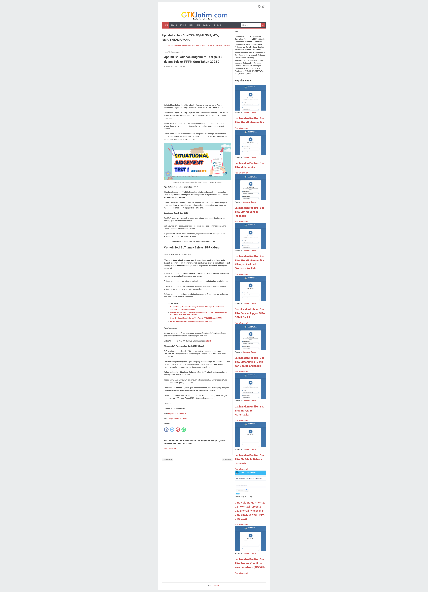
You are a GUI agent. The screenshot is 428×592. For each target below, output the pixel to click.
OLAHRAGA (206, 25)
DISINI (208, 341)
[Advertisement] (197, 85)
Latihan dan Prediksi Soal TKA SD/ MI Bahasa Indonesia (250, 211)
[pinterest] (178, 429)
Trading (174, 25)
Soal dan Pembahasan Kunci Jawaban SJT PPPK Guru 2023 (191, 321)
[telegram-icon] (259, 6)
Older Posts (227, 460)
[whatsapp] (183, 429)
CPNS (198, 25)
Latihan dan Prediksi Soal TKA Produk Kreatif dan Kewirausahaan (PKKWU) (250, 563)
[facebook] (166, 429)
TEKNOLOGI (217, 25)
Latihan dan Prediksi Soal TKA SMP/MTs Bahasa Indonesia (250, 459)
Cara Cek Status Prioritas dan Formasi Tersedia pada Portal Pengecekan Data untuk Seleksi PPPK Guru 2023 (250, 510)
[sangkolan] (204, 15)
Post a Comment (180, 66)
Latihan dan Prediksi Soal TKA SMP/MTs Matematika (250, 410)
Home (166, 25)
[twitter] (172, 429)
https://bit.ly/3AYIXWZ (178, 419)
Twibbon (183, 25)
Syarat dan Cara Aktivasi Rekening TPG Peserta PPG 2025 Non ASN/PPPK (196, 318)
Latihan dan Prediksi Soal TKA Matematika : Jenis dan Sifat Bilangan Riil (250, 361)
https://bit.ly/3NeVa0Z (177, 413)
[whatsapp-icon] (264, 6)
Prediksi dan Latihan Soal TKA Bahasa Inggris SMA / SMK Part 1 (250, 313)
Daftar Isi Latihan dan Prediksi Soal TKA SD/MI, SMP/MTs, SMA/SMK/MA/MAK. (199, 46)
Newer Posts (168, 460)
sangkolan (217, 585)
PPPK (191, 25)
